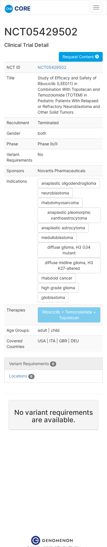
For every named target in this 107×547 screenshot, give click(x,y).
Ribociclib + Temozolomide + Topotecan (69, 314)
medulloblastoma (57, 237)
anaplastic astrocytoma (63, 227)
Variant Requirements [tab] (31, 363)
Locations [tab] (21, 375)
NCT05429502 (52, 67)
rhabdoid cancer (56, 277)
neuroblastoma (55, 192)
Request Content (78, 56)
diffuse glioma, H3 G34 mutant (68, 250)
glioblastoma (53, 297)
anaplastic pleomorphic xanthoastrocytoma (69, 215)
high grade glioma (58, 287)
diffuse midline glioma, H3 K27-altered (69, 265)
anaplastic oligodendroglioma (68, 183)
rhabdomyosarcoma (60, 202)
